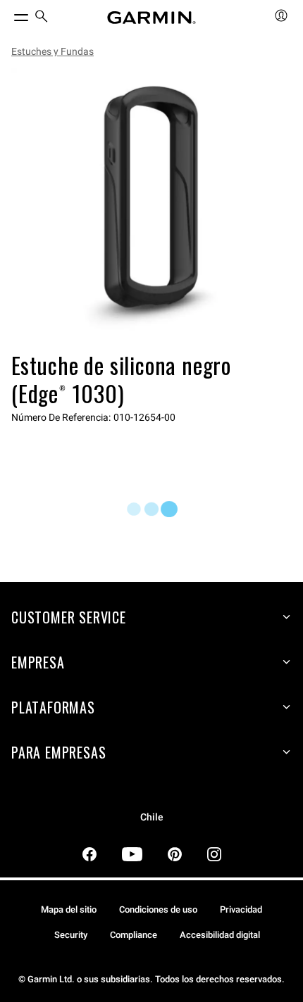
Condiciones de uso (158, 909)
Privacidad (241, 909)
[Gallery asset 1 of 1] (151, 208)
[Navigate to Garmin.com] (151, 17)
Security (70, 935)
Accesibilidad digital (220, 935)
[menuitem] (41, 18)
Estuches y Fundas (52, 51)
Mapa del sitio (69, 909)
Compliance (133, 935)
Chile (151, 817)
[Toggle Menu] (8, 14)
